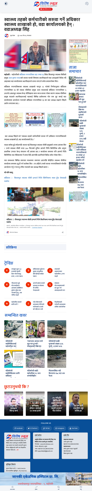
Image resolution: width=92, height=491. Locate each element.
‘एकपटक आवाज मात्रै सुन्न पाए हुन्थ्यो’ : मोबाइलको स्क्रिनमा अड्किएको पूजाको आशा (35, 346)
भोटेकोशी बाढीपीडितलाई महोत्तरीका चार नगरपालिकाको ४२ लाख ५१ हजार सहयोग (12, 348)
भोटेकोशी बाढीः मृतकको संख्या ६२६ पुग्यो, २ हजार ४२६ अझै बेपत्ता (56, 345)
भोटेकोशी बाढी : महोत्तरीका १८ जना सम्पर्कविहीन (34, 373)
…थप (17, 450)
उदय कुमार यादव (15, 78)
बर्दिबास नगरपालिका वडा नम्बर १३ (32, 74)
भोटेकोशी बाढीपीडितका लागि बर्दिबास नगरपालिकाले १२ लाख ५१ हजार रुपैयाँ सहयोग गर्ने (13, 377)
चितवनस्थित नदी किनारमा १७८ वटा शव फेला (57, 373)
